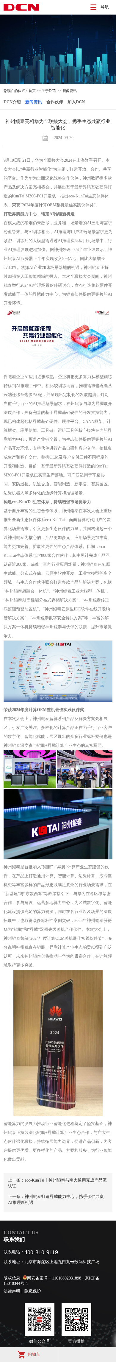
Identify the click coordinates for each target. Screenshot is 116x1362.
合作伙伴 (54, 102)
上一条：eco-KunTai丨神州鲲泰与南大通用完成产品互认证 (57, 1183)
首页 (32, 91)
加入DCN (76, 102)
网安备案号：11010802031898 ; (55, 1278)
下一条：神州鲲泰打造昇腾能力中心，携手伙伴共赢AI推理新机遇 (56, 1199)
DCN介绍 (12, 102)
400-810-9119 (41, 1252)
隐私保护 (32, 1291)
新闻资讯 (69, 91)
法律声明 (12, 1291)
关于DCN (49, 91)
